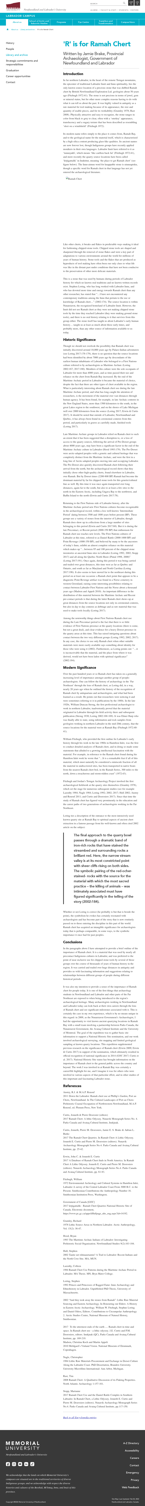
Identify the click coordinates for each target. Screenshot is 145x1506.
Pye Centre (83, 22)
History (10, 43)
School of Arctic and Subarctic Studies (39, 22)
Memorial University (36, 6)
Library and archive (27, 30)
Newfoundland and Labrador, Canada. (125, 1502)
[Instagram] (14, 1464)
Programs (61, 22)
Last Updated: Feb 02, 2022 (129, 1499)
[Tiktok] (32, 1464)
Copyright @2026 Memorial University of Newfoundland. (26, 1502)
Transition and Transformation (105, 22)
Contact (10, 82)
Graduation (12, 70)
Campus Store (128, 22)
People (10, 49)
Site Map (115, 1499)
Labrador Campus (20, 15)
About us (17, 22)
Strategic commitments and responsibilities (22, 62)
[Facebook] (8, 1464)
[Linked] (26, 1464)
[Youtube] (20, 1464)
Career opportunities (18, 76)
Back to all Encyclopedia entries (79, 1417)
